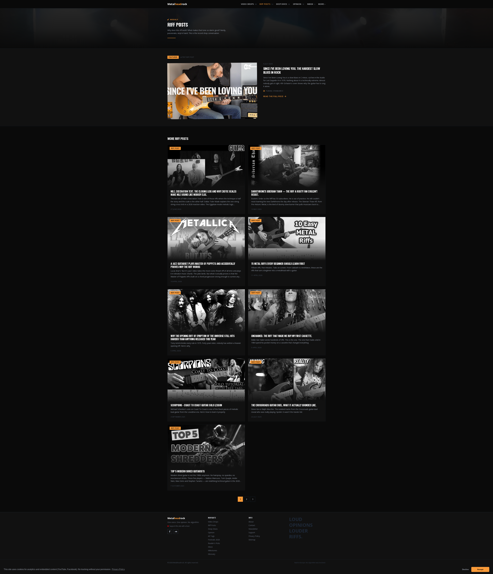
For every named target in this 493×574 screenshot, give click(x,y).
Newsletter (253, 529)
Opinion (298, 4)
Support (252, 532)
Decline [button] (465, 569)
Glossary (211, 554)
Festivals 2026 (214, 539)
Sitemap (252, 539)
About (251, 521)
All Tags (211, 536)
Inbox (311, 4)
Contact (252, 525)
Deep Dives (283, 4)
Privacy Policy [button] (118, 569)
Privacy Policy (254, 536)
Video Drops (249, 4)
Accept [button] (480, 569)
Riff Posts (266, 4)
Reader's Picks (214, 543)
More (321, 4)
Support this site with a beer (179, 526)
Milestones (212, 550)
